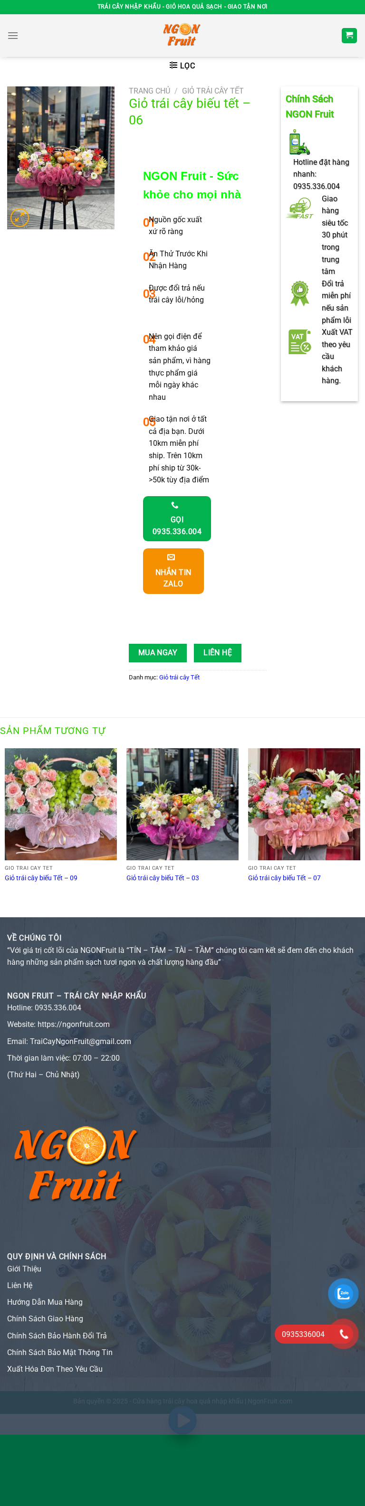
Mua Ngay (158, 653)
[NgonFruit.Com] (182, 35)
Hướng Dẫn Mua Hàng (45, 1302)
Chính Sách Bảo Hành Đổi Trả (57, 1335)
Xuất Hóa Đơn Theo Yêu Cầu (55, 1369)
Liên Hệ (217, 653)
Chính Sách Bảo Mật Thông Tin (60, 1352)
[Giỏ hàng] (349, 36)
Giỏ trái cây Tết (213, 90)
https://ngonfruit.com (74, 1024)
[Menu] (13, 35)
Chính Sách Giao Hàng (45, 1318)
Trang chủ (149, 90)
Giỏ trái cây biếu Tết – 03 (162, 878)
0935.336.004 (58, 1007)
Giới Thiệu (24, 1268)
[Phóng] (19, 217)
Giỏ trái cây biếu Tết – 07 (284, 878)
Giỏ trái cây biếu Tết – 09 (41, 878)
